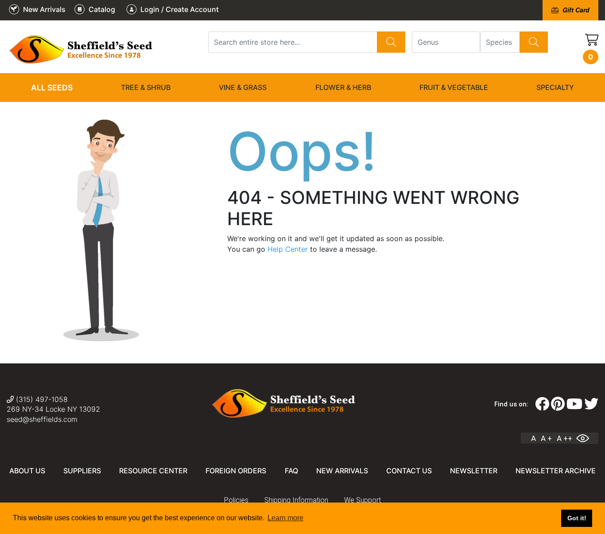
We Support (362, 500)
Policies (236, 500)
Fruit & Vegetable (453, 87)
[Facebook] (542, 404)
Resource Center (153, 470)
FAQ (291, 470)
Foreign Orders (236, 470)
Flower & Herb (343, 87)
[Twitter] (591, 404)
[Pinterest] (558, 404)
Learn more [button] (285, 518)
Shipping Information (296, 500)
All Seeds (52, 87)
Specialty (555, 87)
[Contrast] (586, 438)
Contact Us (409, 470)
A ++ (564, 438)
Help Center (288, 249)
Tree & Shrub (146, 87)
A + (546, 438)
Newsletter (473, 470)
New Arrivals (342, 470)
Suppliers (82, 470)
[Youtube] (574, 404)
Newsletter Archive (556, 470)
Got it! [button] (576, 518)
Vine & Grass (243, 87)
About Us (27, 470)
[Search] (391, 42)
